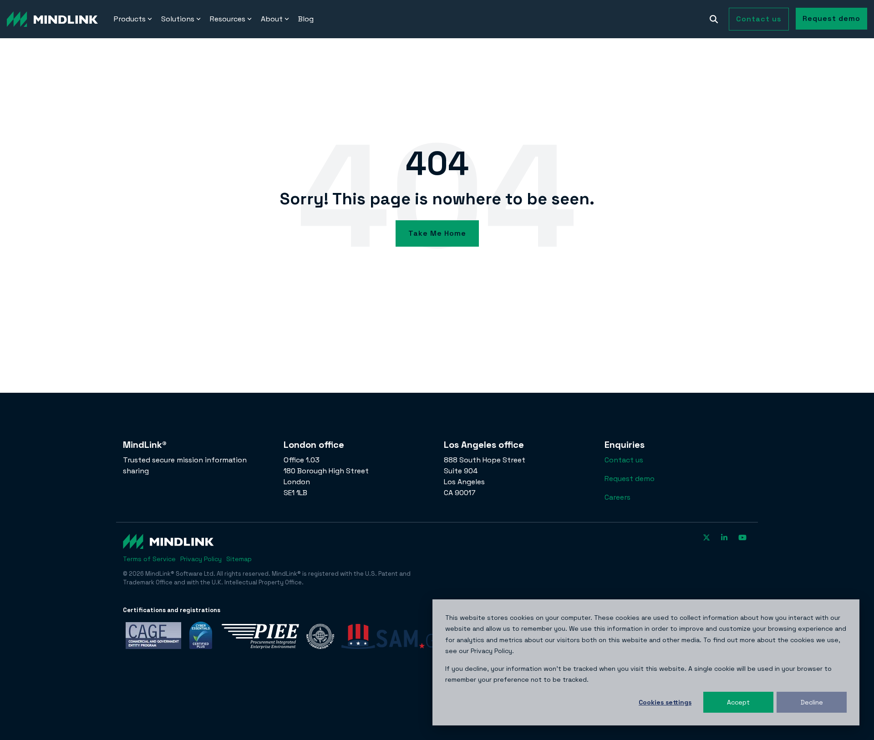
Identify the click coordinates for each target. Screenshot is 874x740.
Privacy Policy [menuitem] (201, 559)
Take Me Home (437, 233)
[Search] (714, 19)
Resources (227, 19)
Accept (738, 702)
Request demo (831, 18)
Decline (812, 702)
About (272, 19)
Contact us (759, 19)
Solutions (177, 19)
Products (130, 19)
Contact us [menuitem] (624, 460)
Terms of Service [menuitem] (149, 559)
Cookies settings (665, 702)
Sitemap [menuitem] (239, 559)
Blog (306, 19)
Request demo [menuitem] (630, 478)
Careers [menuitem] (617, 497)
